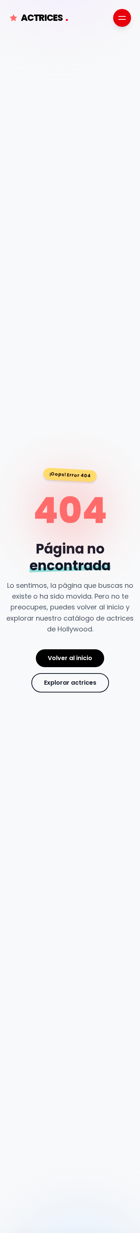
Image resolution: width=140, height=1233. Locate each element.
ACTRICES (44, 18)
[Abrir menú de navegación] (122, 18)
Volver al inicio (70, 658)
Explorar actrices (70, 682)
